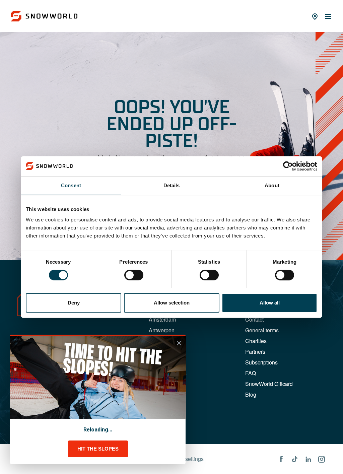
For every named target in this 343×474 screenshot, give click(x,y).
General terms (262, 330)
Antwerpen (162, 330)
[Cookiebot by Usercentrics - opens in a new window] (288, 166)
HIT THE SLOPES (98, 449)
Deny (74, 303)
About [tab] (272, 185)
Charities (256, 341)
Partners (255, 351)
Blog (250, 394)
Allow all (270, 303)
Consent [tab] (71, 185)
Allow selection (172, 303)
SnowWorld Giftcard (269, 384)
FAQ (250, 373)
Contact (254, 319)
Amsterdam (162, 319)
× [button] (179, 343)
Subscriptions (261, 362)
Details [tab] (171, 185)
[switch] (133, 275)
